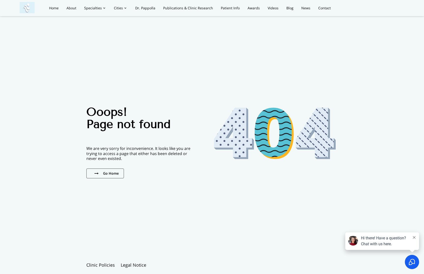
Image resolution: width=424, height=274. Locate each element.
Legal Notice (133, 265)
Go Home (111, 173)
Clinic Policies (100, 265)
